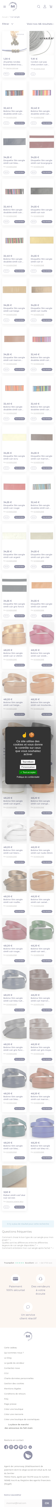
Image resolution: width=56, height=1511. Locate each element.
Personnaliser (28, 767)
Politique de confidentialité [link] (28, 777)
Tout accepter (29, 772)
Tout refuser (28, 762)
